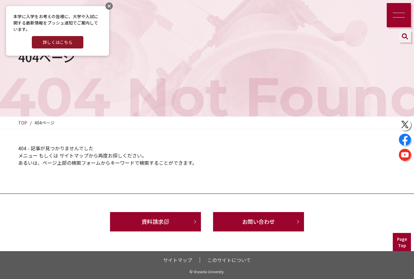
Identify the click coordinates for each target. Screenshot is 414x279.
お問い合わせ (258, 221)
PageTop (402, 242)
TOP (22, 123)
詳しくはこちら (57, 42)
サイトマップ (177, 260)
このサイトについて (229, 260)
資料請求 (152, 221)
